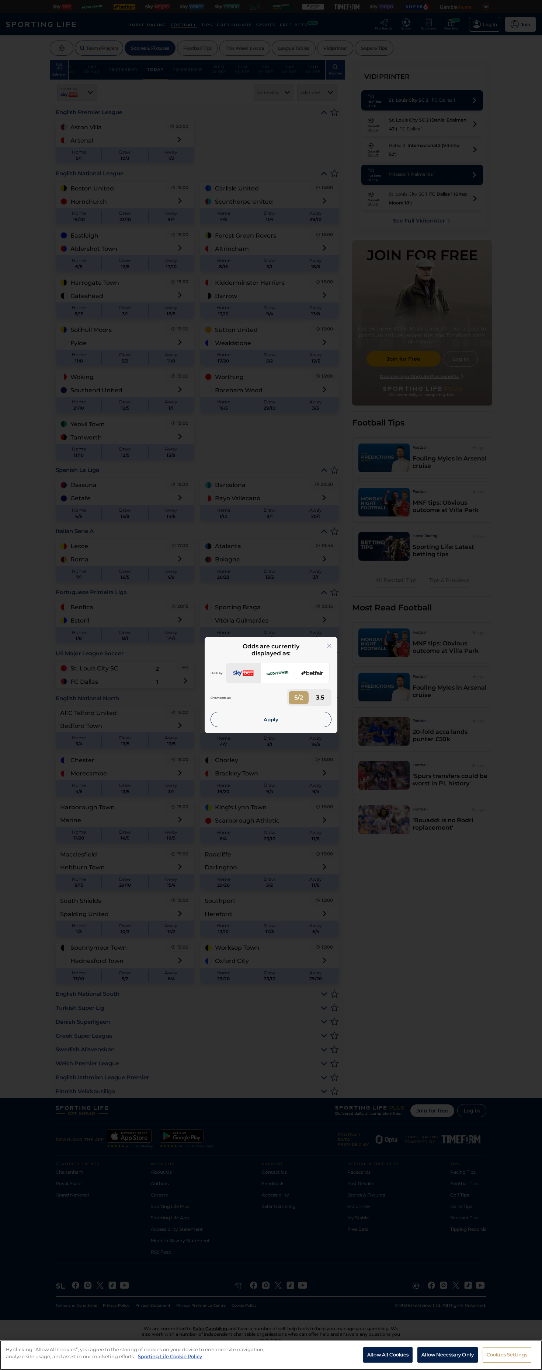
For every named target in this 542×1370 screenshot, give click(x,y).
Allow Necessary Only (447, 1354)
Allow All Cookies (388, 1354)
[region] (271, 1355)
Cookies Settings (507, 1354)
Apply (271, 719)
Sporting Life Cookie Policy (170, 1356)
